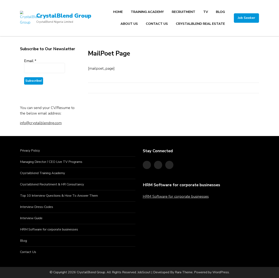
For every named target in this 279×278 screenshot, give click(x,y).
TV (205, 12)
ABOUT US (129, 24)
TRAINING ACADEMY (147, 12)
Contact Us (28, 252)
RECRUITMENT (183, 12)
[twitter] (158, 165)
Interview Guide (31, 218)
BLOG (220, 12)
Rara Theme (184, 272)
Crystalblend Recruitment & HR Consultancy (52, 184)
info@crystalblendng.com (41, 122)
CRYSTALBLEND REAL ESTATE (200, 24)
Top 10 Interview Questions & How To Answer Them (59, 195)
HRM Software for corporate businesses (49, 229)
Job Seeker (246, 18)
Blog (23, 240)
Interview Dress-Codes (36, 207)
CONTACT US (157, 24)
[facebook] (147, 165)
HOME (118, 12)
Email (30, 61)
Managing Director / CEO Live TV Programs (51, 162)
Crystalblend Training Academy (42, 173)
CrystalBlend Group (63, 16)
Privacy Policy (30, 150)
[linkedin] (169, 165)
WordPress (220, 272)
